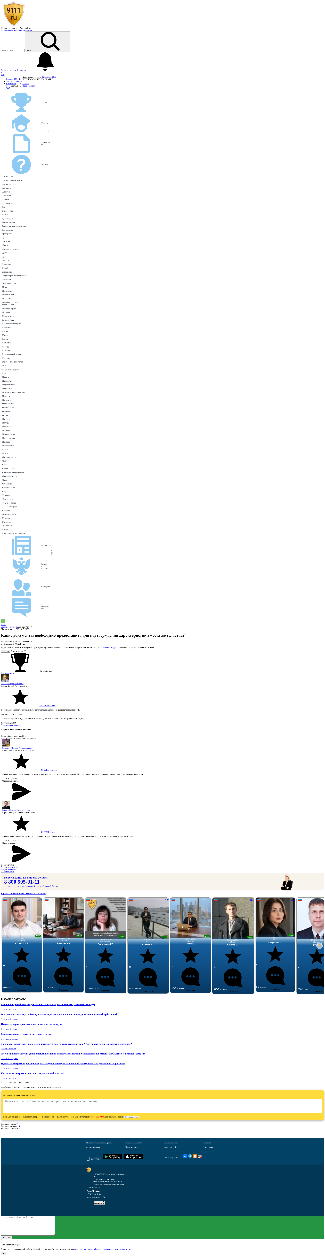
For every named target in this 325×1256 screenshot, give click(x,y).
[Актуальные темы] (15, 144)
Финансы (6, 510)
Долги (5, 245)
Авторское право (9, 184)
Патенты (6, 419)
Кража (5, 335)
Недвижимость (8, 385)
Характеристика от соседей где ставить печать (26, 1034)
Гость (3, 624)
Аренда (5, 199)
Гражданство (7, 234)
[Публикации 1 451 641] (15, 545)
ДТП (4, 257)
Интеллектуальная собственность (10, 303)
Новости (6, 396)
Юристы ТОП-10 (13, 79)
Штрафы (6, 518)
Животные (7, 264)
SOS (8, 88)
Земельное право (9, 283)
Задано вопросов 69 (9, 627)
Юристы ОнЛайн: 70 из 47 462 (15, 893)
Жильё (5, 268)
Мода (4, 366)
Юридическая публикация (13, 533)
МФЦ (4, 373)
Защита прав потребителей (14, 276)
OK (3, 1254)
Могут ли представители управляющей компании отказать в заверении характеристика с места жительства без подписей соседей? (73, 1053)
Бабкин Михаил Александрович (16, 810)
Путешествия (8, 446)
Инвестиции (7, 298)
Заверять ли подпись (10, 867)
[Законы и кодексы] (15, 566)
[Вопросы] (15, 164)
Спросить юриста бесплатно (13, 70)
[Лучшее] (15, 102)
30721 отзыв (47, 832)
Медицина (6, 358)
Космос (5, 331)
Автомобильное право (12, 180)
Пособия (6, 430)
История (6, 312)
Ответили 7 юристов (10, 1029)
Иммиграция (7, 291)
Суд (4, 491)
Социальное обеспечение (13, 472)
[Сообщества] (15, 586)
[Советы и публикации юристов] (13, 26)
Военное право (8, 222)
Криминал (6, 343)
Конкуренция (8, 316)
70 (17, 1124)
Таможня (6, 495)
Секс (4, 465)
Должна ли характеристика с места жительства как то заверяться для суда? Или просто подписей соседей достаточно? (66, 1044)
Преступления (8, 438)
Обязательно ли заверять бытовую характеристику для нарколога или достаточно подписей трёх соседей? (60, 1014)
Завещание (7, 272)
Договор (6, 241)
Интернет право (9, 308)
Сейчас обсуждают (14, 81)
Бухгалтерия (7, 218)
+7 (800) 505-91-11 (93, 1188)
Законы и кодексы (171, 1143)
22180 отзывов (48, 770)
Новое (11, 83)
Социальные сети (10, 476)
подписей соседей (109, 647)
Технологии (7, 499)
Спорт (5, 480)
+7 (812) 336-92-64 (94, 1194)
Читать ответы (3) (18, 651)
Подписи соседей (8, 869)
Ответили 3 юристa (9, 1068)
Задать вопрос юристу (10, 725)
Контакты (207, 1143)
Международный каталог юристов (99, 1143)
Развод (5, 449)
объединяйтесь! (25, 28)
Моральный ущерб (10, 369)
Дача (4, 237)
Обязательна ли (7, 872)
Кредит (5, 339)
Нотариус (6, 400)
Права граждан (8, 434)
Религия (5, 453)
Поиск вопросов (131, 1147)
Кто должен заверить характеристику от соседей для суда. (33, 1073)
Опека (5, 415)
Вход (3, 75)
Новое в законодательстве (13, 392)
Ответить (5, 651)
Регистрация (40, 893)
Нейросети (7, 388)
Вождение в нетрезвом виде (14, 226)
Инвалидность (8, 295)
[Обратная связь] (15, 607)
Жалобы (5, 260)
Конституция (8, 320)
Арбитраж (6, 196)
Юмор (5, 529)
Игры (4, 287)
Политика (6, 427)
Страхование (7, 484)
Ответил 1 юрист (8, 1009)
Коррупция (7, 327)
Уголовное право (9, 507)
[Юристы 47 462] (15, 123)
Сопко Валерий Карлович (12, 684)
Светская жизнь (9, 457)
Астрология (7, 203)
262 (19, 1126)
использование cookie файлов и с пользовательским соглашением (101, 1249)
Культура (6, 346)
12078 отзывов (47, 705)
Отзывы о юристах (93, 1147)
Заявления (6, 279)
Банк (4, 207)
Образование (8, 407)
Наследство (7, 381)
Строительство (8, 488)
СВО (4, 461)
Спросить (21, 990)
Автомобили (7, 176)
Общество (6, 411)
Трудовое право (9, 503)
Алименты (7, 188)
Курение (6, 350)
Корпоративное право (11, 324)
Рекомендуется (7, 673)
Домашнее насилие (10, 249)
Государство (7, 230)
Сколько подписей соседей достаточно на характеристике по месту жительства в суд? (48, 1004)
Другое (5, 253)
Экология (6, 522)
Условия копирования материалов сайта (108, 1184)
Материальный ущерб (11, 354)
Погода (5, 423)
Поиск (32, 893)
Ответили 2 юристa (9, 1019)
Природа (6, 442)
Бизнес (5, 215)
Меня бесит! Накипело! (12, 362)
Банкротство (7, 211)
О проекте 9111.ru (171, 1147)
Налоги (5, 377)
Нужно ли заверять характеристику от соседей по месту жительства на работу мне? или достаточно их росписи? (63, 1063)
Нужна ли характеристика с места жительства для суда (31, 1024)
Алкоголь (6, 192)
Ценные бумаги (9, 514)
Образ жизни (8, 404)
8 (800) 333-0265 (49, 77)
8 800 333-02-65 (97, 1117)
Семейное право (9, 468)
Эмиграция (7, 526)
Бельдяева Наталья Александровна (17, 748)
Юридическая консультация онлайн (16, 30)
